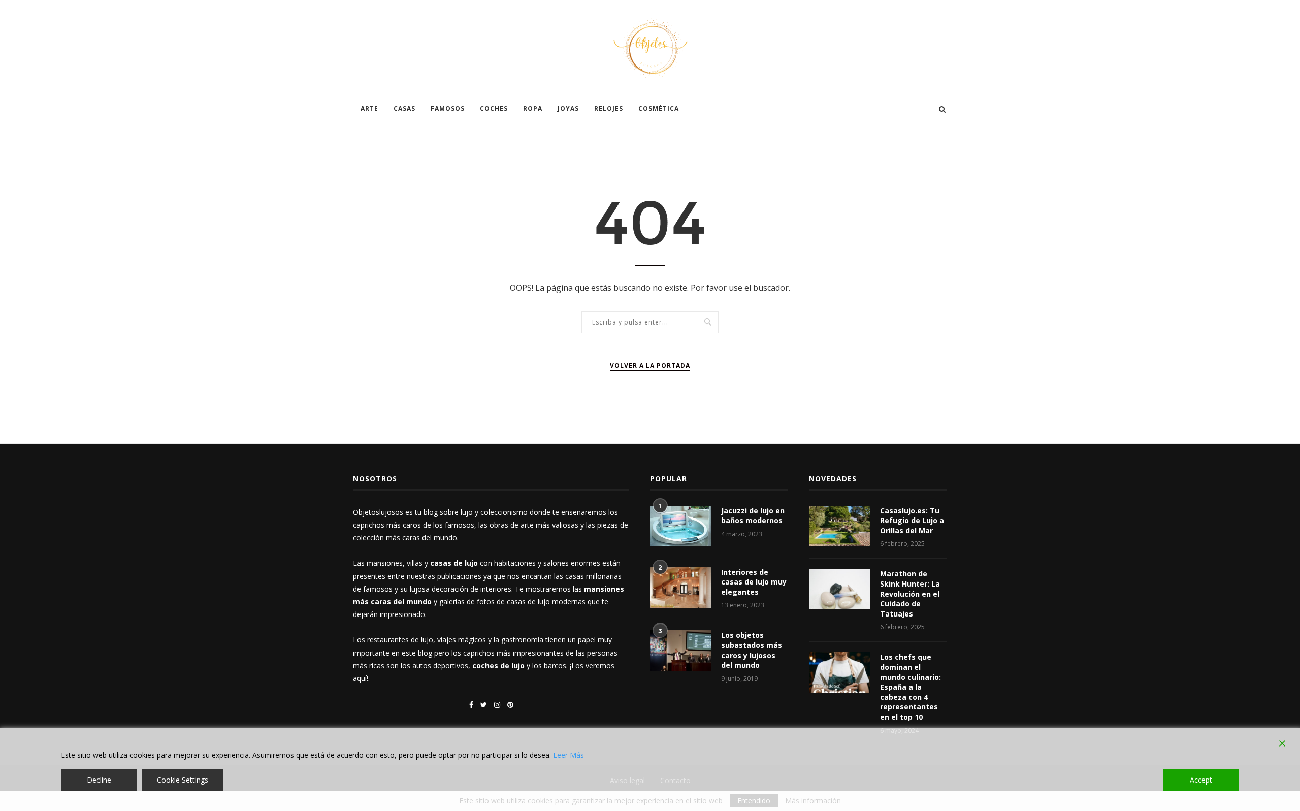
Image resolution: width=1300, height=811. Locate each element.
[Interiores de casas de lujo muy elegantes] (680, 587)
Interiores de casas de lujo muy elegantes (754, 582)
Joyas (568, 108)
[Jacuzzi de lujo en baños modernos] (680, 526)
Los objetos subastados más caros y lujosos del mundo (751, 650)
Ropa (532, 108)
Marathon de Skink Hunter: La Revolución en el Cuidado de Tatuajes (910, 593)
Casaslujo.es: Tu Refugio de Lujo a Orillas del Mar (912, 520)
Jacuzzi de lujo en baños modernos (753, 516)
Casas (404, 108)
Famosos (448, 108)
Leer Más (568, 755)
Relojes (608, 108)
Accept (1201, 780)
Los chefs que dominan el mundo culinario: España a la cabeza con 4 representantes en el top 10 (910, 687)
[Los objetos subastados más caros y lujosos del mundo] (680, 650)
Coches (494, 108)
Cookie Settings (182, 780)
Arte (369, 108)
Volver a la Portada (650, 365)
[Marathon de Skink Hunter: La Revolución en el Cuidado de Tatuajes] (839, 589)
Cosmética (658, 108)
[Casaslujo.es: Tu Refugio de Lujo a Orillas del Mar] (839, 526)
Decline (99, 780)
